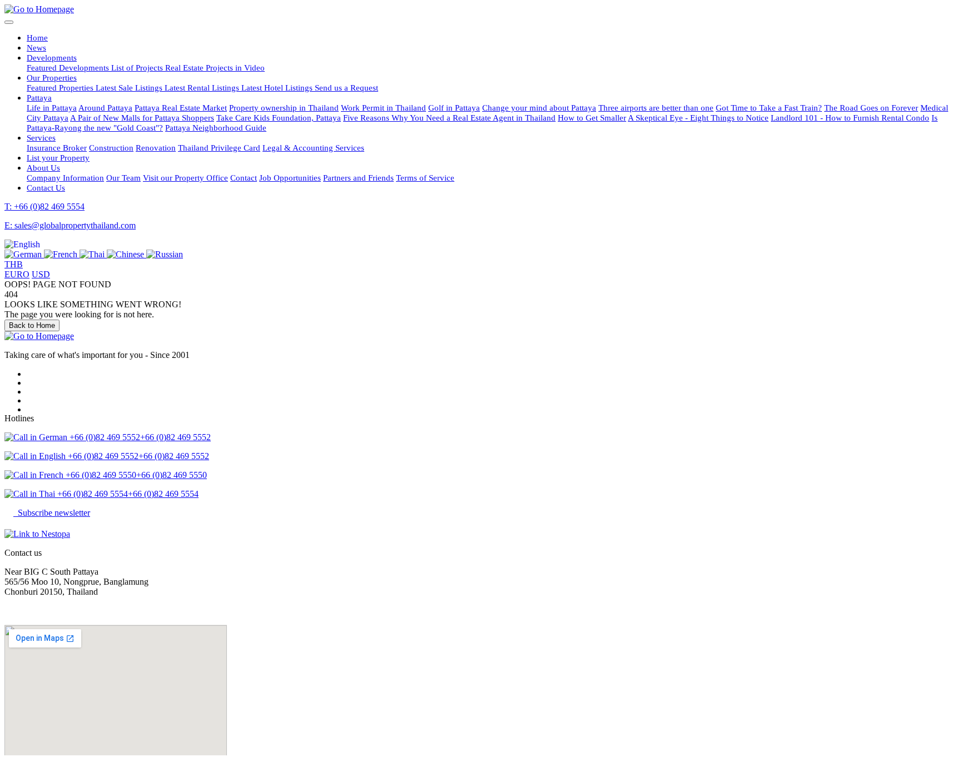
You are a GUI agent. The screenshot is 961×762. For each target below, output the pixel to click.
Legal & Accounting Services (313, 147)
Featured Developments (69, 67)
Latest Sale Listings (130, 87)
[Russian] (164, 254)
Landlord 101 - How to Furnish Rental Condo (850, 117)
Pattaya (39, 97)
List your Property (58, 157)
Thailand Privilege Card (219, 147)
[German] (24, 254)
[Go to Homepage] (39, 9)
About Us (43, 167)
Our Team (123, 177)
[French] (62, 254)
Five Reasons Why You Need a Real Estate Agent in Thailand (449, 117)
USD (41, 274)
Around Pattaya (105, 107)
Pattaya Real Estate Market (181, 107)
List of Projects (138, 67)
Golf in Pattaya (454, 107)
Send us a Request (346, 87)
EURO (16, 274)
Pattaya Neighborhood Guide (215, 127)
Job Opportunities (290, 177)
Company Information (65, 177)
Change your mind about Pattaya (539, 107)
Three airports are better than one (656, 107)
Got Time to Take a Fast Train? (769, 107)
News (36, 47)
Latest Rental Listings (203, 87)
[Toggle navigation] (8, 22)
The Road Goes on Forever (871, 107)
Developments (52, 57)
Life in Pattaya (52, 107)
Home (37, 37)
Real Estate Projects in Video (215, 67)
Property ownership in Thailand (284, 107)
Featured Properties (61, 87)
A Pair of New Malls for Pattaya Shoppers (142, 117)
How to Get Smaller (592, 117)
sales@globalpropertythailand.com (65, 610)
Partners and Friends (358, 177)
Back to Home (32, 325)
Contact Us (46, 187)
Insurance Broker (57, 147)
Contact (243, 177)
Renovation (156, 147)
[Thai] (93, 254)
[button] (22, 244)
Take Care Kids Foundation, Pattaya (278, 117)
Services (41, 137)
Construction (111, 147)
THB (13, 264)
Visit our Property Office (185, 177)
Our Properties (52, 77)
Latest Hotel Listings (278, 87)
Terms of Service (425, 177)
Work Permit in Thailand (383, 107)
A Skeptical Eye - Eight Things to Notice (698, 117)
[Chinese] (126, 254)
